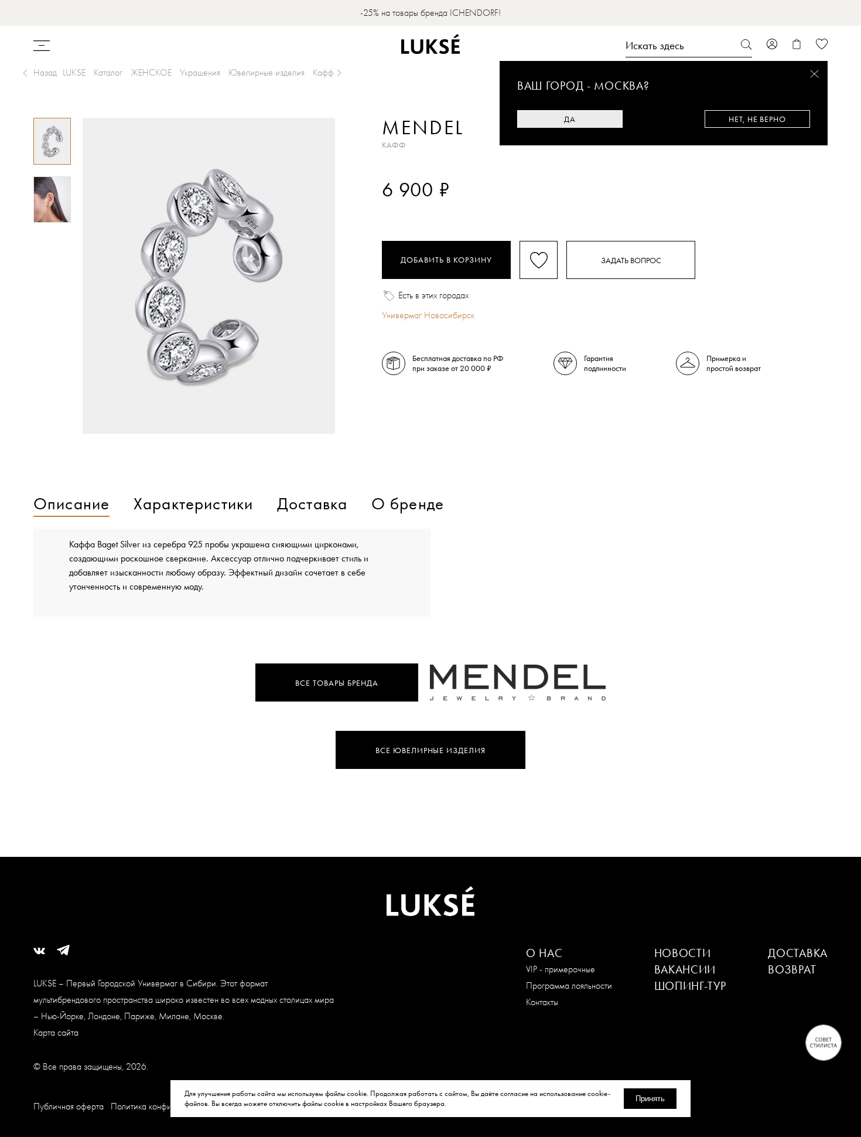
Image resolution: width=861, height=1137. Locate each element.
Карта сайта (55, 1032)
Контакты (542, 1002)
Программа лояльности (569, 985)
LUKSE (74, 72)
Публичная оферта (68, 1106)
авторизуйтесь (416, 209)
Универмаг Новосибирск (428, 315)
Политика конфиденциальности (168, 1106)
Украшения (200, 72)
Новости (682, 953)
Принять (650, 1098)
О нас (544, 953)
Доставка (798, 953)
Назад (45, 72)
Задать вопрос (631, 260)
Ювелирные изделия (266, 72)
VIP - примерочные (560, 969)
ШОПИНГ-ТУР (690, 985)
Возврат (792, 969)
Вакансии (685, 969)
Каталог (108, 72)
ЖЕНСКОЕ (151, 72)
